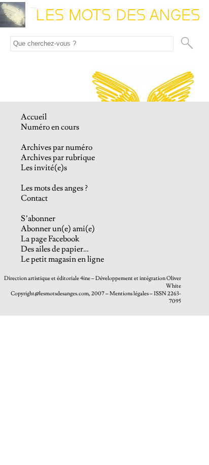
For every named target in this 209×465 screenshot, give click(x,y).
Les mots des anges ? (54, 188)
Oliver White (173, 282)
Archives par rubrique (58, 157)
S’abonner (38, 218)
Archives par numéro (56, 147)
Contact (34, 198)
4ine (85, 278)
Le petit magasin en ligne (62, 259)
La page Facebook (50, 239)
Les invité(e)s (44, 168)
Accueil (34, 117)
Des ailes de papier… (55, 249)
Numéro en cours (50, 127)
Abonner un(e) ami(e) (58, 229)
